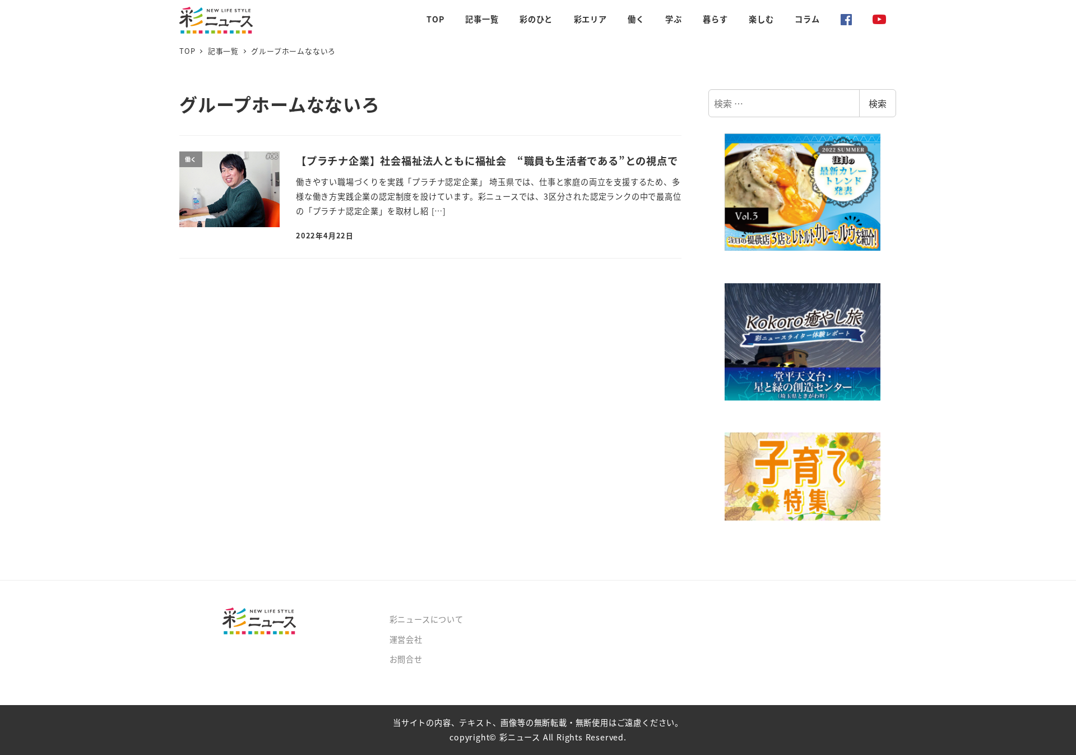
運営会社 (406, 639)
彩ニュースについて (426, 619)
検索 (878, 103)
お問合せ (406, 659)
